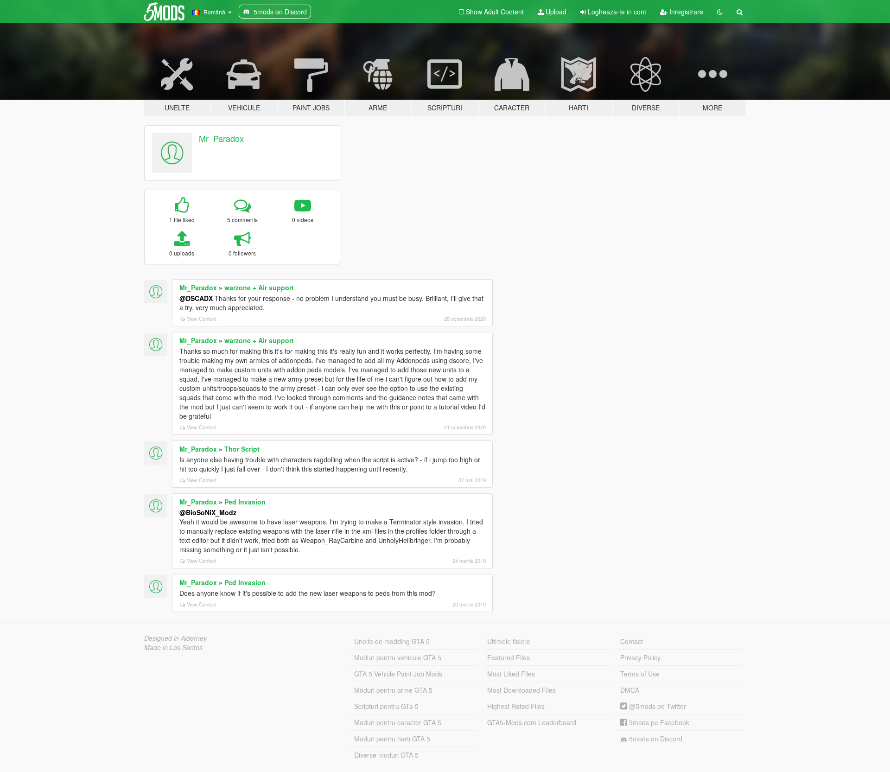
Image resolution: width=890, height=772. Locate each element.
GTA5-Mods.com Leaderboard (531, 722)
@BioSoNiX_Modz (207, 512)
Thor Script (242, 448)
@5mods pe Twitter (656, 706)
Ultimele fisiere (508, 641)
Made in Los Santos (173, 647)
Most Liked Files (511, 673)
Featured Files (508, 657)
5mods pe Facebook (658, 722)
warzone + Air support (259, 287)
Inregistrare (685, 11)
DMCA (629, 690)
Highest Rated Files (516, 706)
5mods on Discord (654, 738)
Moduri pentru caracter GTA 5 (397, 722)
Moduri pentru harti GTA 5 (392, 738)
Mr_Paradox (221, 138)
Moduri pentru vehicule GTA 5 (397, 657)
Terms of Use (640, 673)
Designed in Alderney (175, 638)
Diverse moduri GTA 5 (386, 754)
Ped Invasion (245, 501)
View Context (201, 318)
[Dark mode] (720, 11)
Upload (555, 11)
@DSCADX (196, 298)
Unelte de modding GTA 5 (392, 641)
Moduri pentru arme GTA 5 (393, 690)
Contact (631, 641)
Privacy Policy (640, 657)
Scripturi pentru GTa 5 (386, 706)
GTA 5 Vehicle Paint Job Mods (398, 673)
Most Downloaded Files (521, 690)
